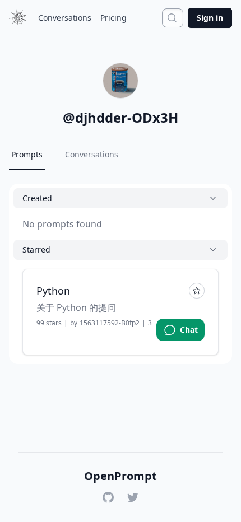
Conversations (64, 17)
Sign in (210, 17)
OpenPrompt (120, 476)
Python (53, 290)
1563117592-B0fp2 (110, 323)
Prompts (27, 154)
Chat (189, 329)
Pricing (113, 17)
